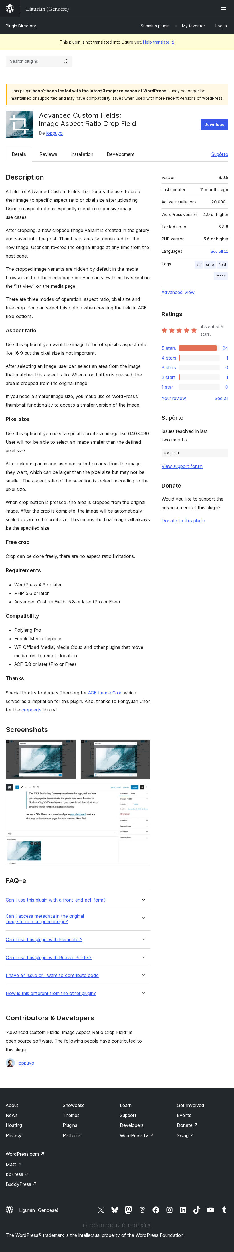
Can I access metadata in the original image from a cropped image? (45, 918)
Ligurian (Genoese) (38, 1210)
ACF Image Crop (105, 693)
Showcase (74, 1105)
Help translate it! (158, 42)
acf (198, 264)
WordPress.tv (137, 1135)
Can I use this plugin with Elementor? (44, 939)
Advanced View (178, 292)
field (222, 264)
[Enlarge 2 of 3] (143, 747)
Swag (185, 1135)
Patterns (72, 1135)
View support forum (182, 466)
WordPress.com (25, 1154)
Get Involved (190, 1105)
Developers (132, 1125)
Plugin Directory (21, 25)
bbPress (17, 1174)
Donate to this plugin (183, 520)
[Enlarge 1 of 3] (68, 747)
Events (184, 1115)
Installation (81, 154)
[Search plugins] (66, 61)
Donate (187, 1125)
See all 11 (219, 251)
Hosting (14, 1125)
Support (128, 1115)
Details (19, 154)
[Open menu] (225, 8)
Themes (71, 1115)
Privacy (13, 1135)
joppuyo (54, 133)
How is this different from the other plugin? (51, 993)
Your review (174, 398)
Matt (14, 1164)
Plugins (70, 1125)
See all (221, 398)
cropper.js (31, 710)
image (220, 276)
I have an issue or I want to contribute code (52, 975)
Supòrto (219, 154)
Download (214, 124)
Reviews (48, 154)
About (12, 1105)
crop (210, 264)
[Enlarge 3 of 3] (143, 791)
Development (121, 154)
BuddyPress (21, 1184)
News (12, 1115)
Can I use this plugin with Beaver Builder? (49, 957)
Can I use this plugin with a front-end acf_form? (56, 900)
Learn (126, 1105)
